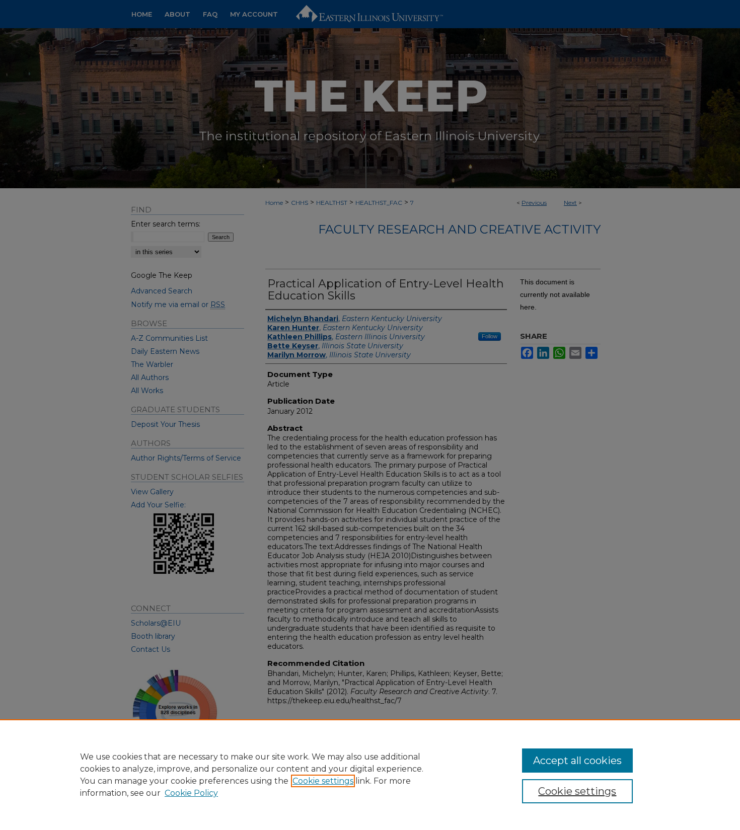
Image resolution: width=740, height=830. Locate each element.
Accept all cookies (577, 760)
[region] (370, 774)
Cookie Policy (191, 793)
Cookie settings (322, 781)
